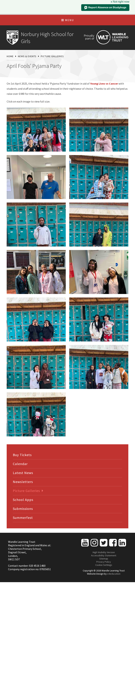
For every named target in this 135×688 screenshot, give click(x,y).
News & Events (27, 56)
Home (10, 56)
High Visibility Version (104, 552)
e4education (113, 573)
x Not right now (120, 1)
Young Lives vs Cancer (104, 83)
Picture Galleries (52, 56)
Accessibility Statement (103, 555)
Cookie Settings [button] (103, 565)
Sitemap (103, 558)
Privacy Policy (103, 561)
